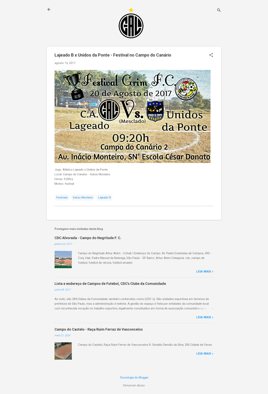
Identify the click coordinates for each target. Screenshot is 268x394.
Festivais (62, 197)
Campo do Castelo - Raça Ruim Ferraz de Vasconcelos (99, 329)
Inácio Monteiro (83, 197)
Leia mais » (204, 271)
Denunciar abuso (134, 385)
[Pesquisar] (219, 11)
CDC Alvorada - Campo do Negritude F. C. (88, 238)
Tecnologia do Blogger (134, 377)
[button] (211, 55)
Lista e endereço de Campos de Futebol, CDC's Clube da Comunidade (110, 284)
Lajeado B (104, 197)
